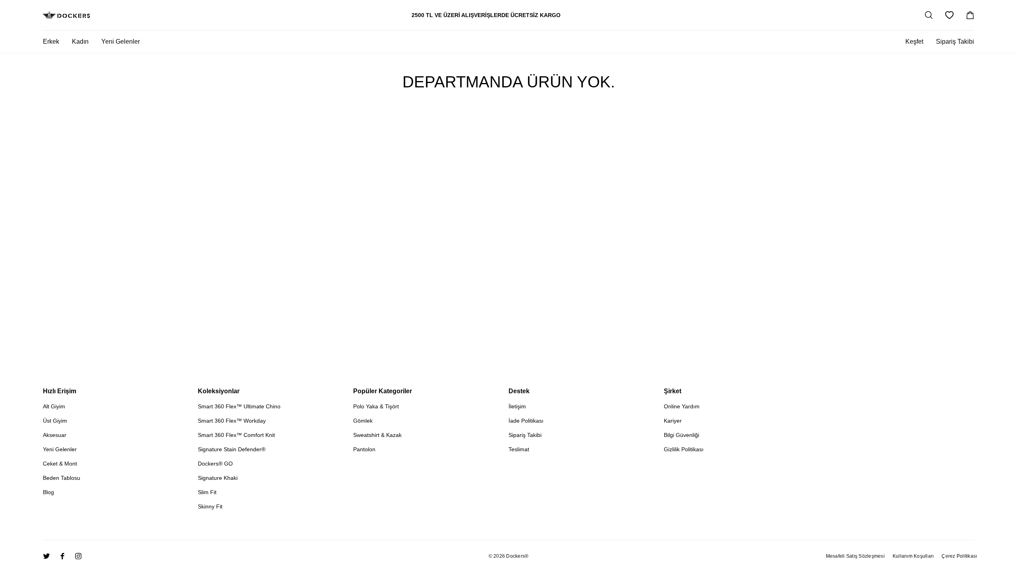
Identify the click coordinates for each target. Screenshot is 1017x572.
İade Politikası (525, 420)
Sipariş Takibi (955, 41)
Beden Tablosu (61, 478)
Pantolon (364, 449)
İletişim (517, 406)
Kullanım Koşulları (913, 556)
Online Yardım (682, 406)
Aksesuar (54, 435)
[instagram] (78, 556)
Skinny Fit (210, 506)
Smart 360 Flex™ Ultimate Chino (239, 406)
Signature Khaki (218, 478)
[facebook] (62, 556)
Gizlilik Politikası (684, 449)
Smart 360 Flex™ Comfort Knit (236, 435)
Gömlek (363, 420)
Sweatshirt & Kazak (377, 435)
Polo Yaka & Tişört (376, 406)
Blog (48, 492)
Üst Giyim (55, 420)
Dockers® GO (215, 463)
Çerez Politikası (959, 556)
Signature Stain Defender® (231, 449)
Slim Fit (207, 492)
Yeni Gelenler (60, 449)
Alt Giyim (54, 406)
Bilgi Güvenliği (681, 435)
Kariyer (673, 420)
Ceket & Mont (60, 463)
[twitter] (46, 556)
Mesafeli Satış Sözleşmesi (855, 556)
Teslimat (518, 449)
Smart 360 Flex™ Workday (232, 420)
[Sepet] (970, 15)
